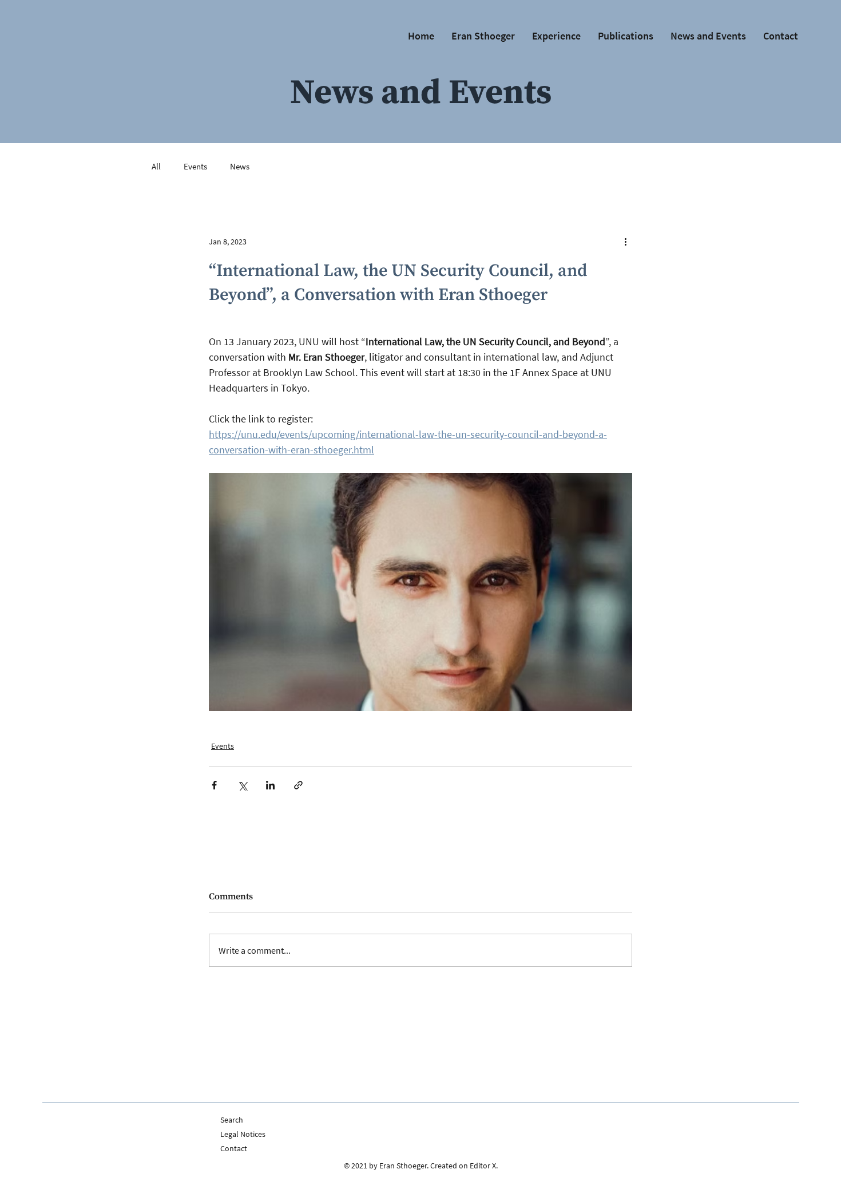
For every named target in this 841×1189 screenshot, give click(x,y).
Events (195, 166)
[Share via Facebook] (214, 785)
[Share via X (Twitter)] (242, 785)
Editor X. (484, 1165)
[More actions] (625, 241)
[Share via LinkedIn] (270, 785)
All (156, 166)
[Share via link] (298, 785)
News (239, 166)
